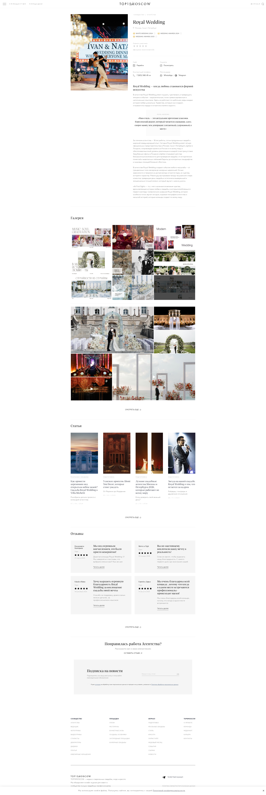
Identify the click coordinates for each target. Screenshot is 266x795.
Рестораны (114, 726)
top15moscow (189, 719)
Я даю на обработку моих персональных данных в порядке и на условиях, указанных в (135, 684)
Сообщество (17, 4)
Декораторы (76, 742)
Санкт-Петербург (149, 28)
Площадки (36, 4)
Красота (151, 734)
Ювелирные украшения (81, 754)
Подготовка (109, 477)
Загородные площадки (119, 738)
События (152, 746)
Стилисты (75, 738)
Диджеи (74, 746)
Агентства (75, 723)
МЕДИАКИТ (188, 730)
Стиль (151, 730)
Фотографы (76, 730)
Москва (138, 28)
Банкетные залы (116, 730)
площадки (114, 719)
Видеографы (76, 734)
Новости (152, 754)
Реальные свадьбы (80, 477)
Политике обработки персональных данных (165, 684)
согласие (97, 684)
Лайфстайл (153, 738)
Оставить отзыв (132, 653)
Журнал (255, 4)
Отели (112, 723)
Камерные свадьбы (117, 742)
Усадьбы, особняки (117, 734)
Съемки (151, 750)
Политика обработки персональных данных (178, 786)
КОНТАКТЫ (188, 738)
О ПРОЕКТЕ (188, 723)
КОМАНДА (188, 726)
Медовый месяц (155, 742)
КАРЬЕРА (187, 734)
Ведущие (74, 726)
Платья (74, 750)
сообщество (76, 719)
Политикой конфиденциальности (169, 791)
